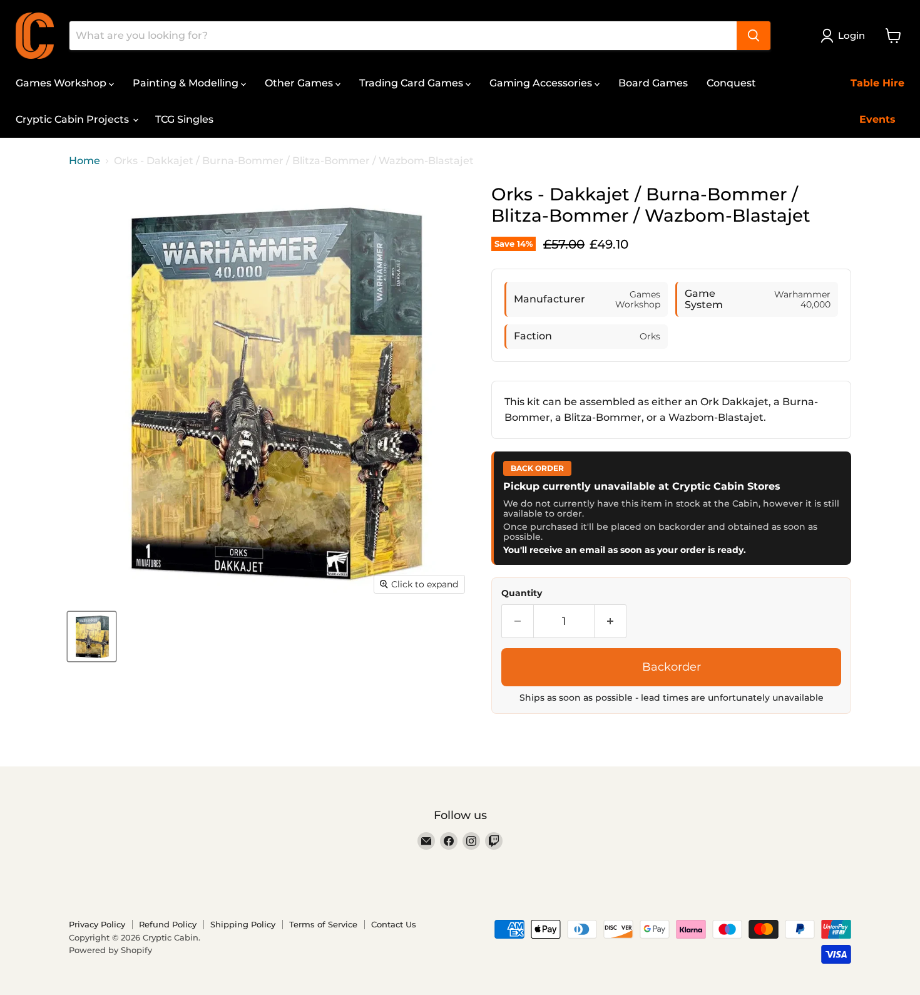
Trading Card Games (412, 83)
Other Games (300, 83)
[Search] (753, 35)
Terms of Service (323, 924)
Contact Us (393, 924)
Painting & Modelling (187, 83)
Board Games (653, 83)
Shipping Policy (242, 924)
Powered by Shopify (110, 950)
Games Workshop (62, 83)
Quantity (521, 593)
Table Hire (877, 83)
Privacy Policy (97, 924)
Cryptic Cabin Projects (73, 119)
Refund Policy (168, 924)
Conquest (731, 83)
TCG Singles (184, 119)
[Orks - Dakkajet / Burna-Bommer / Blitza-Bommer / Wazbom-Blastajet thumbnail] (92, 636)
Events (877, 119)
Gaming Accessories (542, 83)
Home (84, 161)
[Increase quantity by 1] (610, 621)
